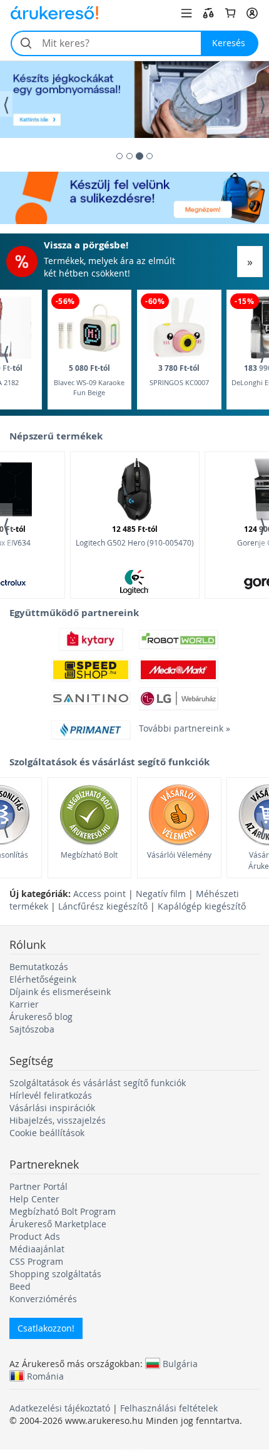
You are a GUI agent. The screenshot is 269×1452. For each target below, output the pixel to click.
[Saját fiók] (252, 13)
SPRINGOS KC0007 (179, 375)
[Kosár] (230, 13)
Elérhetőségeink (42, 979)
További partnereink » (178, 728)
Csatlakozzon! (46, 1328)
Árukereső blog (41, 1017)
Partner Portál (38, 1186)
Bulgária (180, 1363)
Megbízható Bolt (89, 855)
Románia (45, 1375)
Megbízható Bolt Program (62, 1211)
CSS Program (36, 1261)
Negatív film (161, 894)
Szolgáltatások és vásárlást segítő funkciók (97, 1083)
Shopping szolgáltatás (55, 1274)
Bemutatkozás (38, 967)
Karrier (24, 1004)
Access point (99, 894)
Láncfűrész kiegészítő (103, 906)
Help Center (34, 1199)
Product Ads (34, 1236)
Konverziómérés (43, 1299)
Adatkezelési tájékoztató (59, 1408)
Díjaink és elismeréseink (60, 992)
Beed (20, 1286)
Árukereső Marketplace (57, 1224)
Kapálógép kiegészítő (202, 906)
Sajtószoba (31, 1029)
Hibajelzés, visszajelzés (57, 1120)
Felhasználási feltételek (169, 1408)
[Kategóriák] (186, 13)
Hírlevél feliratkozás (50, 1095)
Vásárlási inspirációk (52, 1108)
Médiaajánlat (36, 1249)
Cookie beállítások (46, 1133)
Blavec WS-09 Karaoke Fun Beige (89, 380)
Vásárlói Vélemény (179, 855)
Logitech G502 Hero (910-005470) (135, 535)
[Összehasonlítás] (208, 13)
